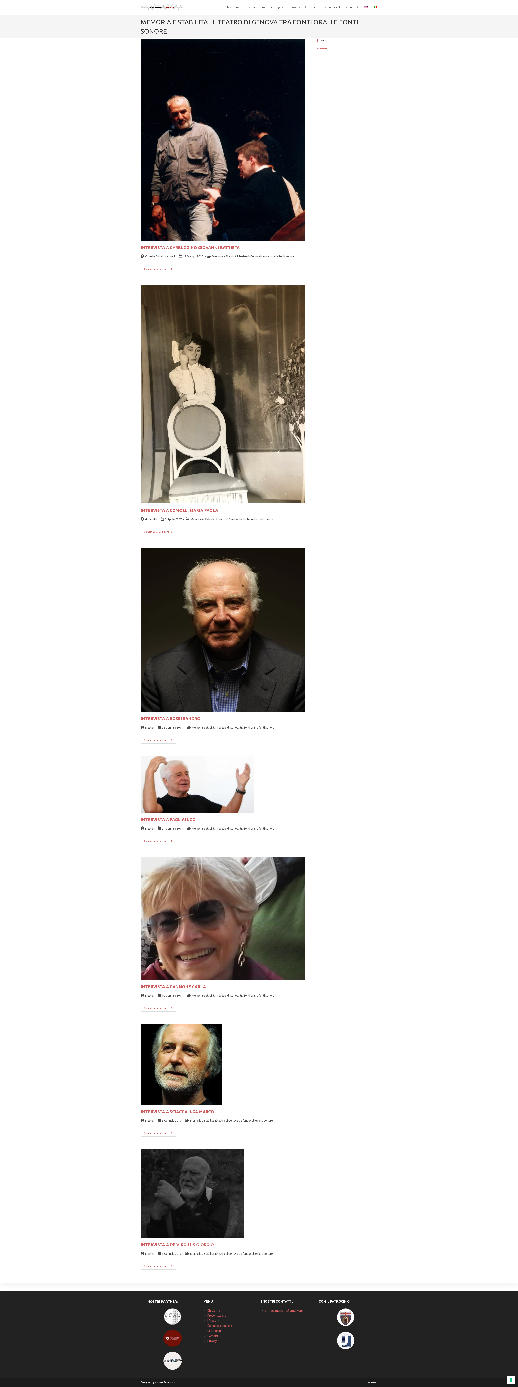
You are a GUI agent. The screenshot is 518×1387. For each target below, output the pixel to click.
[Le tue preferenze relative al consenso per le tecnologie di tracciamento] (511, 1380)
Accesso (322, 48)
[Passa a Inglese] (366, 7)
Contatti (212, 1336)
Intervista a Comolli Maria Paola (179, 510)
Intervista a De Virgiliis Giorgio (177, 1244)
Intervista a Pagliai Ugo (168, 819)
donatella (151, 519)
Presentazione (216, 1315)
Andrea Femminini (165, 1382)
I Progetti (213, 1320)
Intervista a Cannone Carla (173, 986)
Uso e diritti (214, 1330)
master (149, 727)
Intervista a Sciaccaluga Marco (177, 1111)
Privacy (212, 1341)
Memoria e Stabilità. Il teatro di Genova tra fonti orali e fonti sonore (253, 256)
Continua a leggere (160, 268)
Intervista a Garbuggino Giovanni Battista (190, 247)
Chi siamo (213, 1310)
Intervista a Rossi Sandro (170, 718)
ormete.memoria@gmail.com (284, 1310)
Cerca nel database (219, 1325)
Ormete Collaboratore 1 (160, 256)
